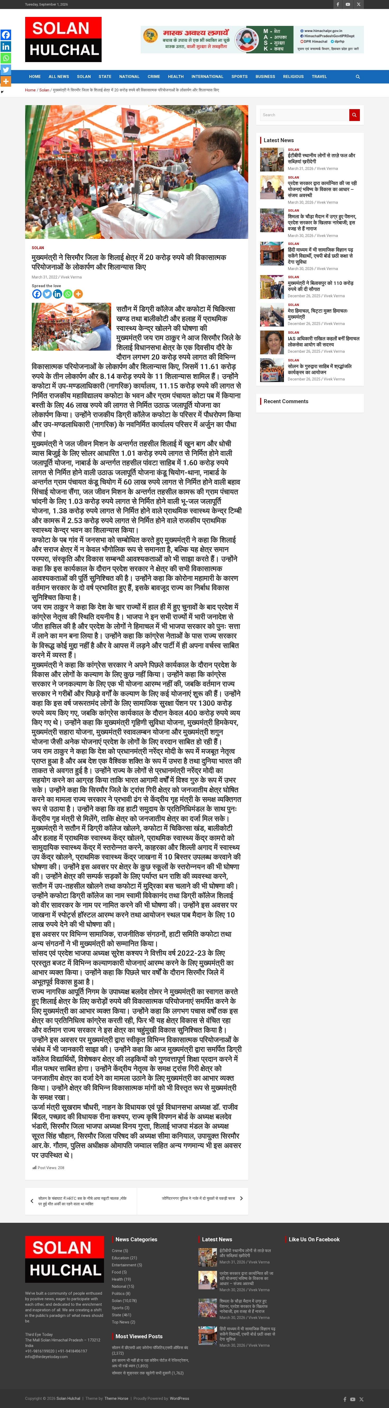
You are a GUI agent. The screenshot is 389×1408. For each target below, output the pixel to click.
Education (120, 1258)
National (129, 76)
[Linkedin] (57, 294)
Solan (84, 76)
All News (59, 76)
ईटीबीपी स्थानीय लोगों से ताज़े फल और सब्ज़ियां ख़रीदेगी (321, 158)
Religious (293, 76)
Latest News (279, 140)
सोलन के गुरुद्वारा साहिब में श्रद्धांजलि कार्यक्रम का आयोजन (319, 369)
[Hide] (2, 92)
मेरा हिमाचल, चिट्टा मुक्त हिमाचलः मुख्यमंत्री (318, 314)
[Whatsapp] (68, 294)
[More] (78, 294)
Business (265, 76)
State (105, 76)
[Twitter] (47, 294)
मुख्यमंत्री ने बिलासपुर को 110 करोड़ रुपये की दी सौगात (321, 286)
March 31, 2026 (301, 168)
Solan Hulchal (68, 1398)
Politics (118, 1293)
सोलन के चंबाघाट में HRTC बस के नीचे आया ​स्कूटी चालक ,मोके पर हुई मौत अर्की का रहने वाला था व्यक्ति (82, 1201)
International (208, 76)
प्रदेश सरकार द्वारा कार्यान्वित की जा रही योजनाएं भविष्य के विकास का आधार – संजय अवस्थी (322, 189)
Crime (154, 76)
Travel (319, 76)
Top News (120, 1322)
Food (116, 1272)
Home (35, 76)
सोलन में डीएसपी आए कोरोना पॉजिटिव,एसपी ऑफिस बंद (150, 1347)
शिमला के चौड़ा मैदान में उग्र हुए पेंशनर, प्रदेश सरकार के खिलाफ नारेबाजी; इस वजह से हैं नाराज (322, 222)
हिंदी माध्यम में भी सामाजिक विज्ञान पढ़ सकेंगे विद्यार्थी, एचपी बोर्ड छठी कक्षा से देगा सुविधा (320, 256)
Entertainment (124, 1265)
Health (176, 76)
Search (354, 115)
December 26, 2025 (304, 296)
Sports (240, 76)
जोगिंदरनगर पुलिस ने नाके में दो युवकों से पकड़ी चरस (198, 1198)
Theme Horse (116, 1398)
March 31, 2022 (44, 277)
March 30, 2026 (301, 202)
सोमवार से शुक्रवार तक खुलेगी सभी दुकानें (141, 1373)
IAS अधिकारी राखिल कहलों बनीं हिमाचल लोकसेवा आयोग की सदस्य (323, 342)
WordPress (179, 1398)
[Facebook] (37, 294)
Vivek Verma (71, 277)
